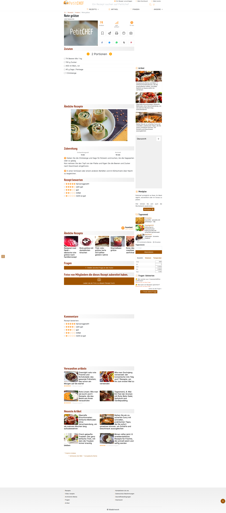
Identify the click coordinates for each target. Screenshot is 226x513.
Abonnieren (148, 252)
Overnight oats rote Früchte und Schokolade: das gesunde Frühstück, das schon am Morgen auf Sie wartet (80, 378)
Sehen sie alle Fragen (155, 288)
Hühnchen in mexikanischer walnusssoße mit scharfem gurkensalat (152, 229)
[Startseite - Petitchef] (65, 12)
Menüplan (148, 209)
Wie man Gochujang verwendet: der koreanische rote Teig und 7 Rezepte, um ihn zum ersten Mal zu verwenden (117, 378)
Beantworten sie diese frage (143, 282)
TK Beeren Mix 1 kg (74, 59)
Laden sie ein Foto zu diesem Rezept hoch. (99, 283)
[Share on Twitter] (124, 42)
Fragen (135, 9)
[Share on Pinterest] (131, 42)
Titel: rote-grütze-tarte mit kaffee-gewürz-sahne (101, 251)
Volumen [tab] (148, 258)
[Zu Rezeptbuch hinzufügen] (102, 33)
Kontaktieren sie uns (122, 490)
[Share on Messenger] (109, 42)
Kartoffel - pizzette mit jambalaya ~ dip (152, 220)
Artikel (114, 9)
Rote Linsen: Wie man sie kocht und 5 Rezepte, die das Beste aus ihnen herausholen (88, 396)
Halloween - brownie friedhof (152, 237)
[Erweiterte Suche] (153, 4)
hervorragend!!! (82, 184)
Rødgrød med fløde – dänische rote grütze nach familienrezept (70, 252)
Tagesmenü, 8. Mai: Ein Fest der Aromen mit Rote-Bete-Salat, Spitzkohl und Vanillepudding (124, 396)
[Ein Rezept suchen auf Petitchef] (150, 4)
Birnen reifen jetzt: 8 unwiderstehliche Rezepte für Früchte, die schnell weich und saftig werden (124, 438)
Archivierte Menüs (145, 242)
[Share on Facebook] (102, 42)
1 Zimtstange (71, 73)
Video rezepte (70, 494)
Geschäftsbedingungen (123, 497)
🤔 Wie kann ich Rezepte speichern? (148, 285)
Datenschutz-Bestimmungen (124, 494)
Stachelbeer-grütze (116, 249)
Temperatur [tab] (157, 258)
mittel (78, 193)
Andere (157, 9)
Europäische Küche (90, 456)
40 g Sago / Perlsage (74, 69)
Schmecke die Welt (76, 456)
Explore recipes (70, 453)
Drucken (157, 242)
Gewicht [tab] (140, 258)
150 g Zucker (71, 62)
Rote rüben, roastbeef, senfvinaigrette (133, 250)
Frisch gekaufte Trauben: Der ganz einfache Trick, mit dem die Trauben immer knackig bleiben (79, 439)
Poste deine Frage (150, 292)
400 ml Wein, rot (73, 66)
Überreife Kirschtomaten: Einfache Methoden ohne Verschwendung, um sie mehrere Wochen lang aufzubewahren (80, 422)
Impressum (119, 500)
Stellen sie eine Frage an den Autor (100, 268)
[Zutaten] (3, 256)
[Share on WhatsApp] (117, 42)
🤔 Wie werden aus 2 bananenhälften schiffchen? (148, 280)
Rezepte (93, 9)
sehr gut (79, 187)
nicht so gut (81, 196)
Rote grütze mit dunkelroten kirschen (86, 250)
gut (77, 190)
